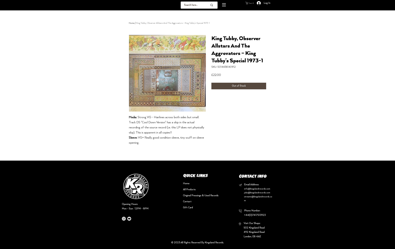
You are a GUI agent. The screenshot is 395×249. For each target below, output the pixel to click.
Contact (187, 201)
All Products (189, 189)
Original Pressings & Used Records (194, 195)
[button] (224, 4)
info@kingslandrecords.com (257, 189)
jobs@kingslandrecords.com (257, 192)
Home (131, 23)
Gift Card (188, 207)
